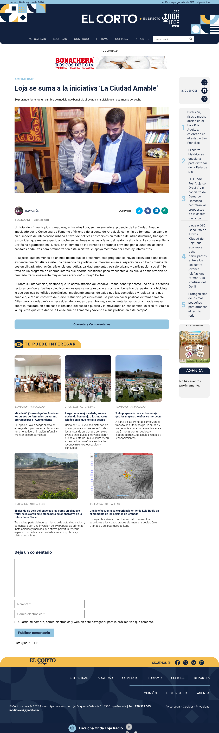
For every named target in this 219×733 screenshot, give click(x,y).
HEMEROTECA (177, 693)
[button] (129, 726)
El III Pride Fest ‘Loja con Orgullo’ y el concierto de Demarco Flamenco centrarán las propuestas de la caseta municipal (198, 198)
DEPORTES (202, 678)
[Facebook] (177, 662)
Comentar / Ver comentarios (91, 324)
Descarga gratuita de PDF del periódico (187, 2)
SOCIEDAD (105, 678)
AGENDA (203, 693)
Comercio (81, 39)
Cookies (188, 706)
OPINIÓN (150, 693)
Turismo (102, 39)
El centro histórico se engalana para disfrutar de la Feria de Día (197, 161)
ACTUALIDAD (78, 678)
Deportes (142, 39)
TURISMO (155, 678)
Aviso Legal (173, 706)
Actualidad (37, 39)
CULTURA (177, 678)
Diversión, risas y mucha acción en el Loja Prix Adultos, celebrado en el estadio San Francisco (197, 127)
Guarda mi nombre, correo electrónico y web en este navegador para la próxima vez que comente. (86, 622)
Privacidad (203, 706)
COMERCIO (130, 678)
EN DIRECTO (151, 18)
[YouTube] (193, 662)
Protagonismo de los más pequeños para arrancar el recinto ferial (197, 304)
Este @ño (22, 643)
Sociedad (60, 39)
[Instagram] (201, 662)
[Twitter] (185, 662)
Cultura (121, 39)
